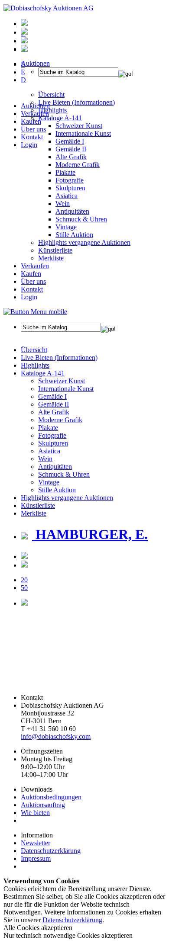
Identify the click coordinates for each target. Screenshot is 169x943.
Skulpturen (70, 188)
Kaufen (31, 121)
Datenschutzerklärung (51, 850)
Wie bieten (35, 812)
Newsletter (35, 843)
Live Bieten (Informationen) (59, 357)
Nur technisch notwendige (68, 935)
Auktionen (35, 105)
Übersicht (34, 349)
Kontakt (32, 137)
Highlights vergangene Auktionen (84, 242)
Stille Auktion (74, 234)
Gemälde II (70, 149)
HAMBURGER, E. (90, 534)
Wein (62, 203)
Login (29, 144)
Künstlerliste (55, 250)
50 (24, 587)
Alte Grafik (71, 156)
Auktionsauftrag (43, 804)
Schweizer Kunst (61, 381)
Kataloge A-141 (43, 373)
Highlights (35, 365)
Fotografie (69, 180)
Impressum (36, 858)
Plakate (65, 172)
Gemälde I (52, 396)
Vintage (66, 227)
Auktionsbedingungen (51, 797)
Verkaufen (35, 113)
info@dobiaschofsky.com (56, 736)
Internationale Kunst (66, 388)
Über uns (33, 129)
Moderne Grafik (77, 164)
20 (24, 580)
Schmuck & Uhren (81, 219)
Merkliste (51, 258)
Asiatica (66, 195)
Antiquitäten (72, 211)
